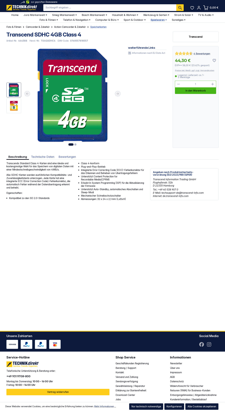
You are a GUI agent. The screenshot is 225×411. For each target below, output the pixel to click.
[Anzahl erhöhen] (212, 84)
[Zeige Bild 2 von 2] (75, 144)
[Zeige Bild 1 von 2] (70, 144)
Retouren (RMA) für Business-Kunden (190, 390)
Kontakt (120, 372)
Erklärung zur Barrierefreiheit (131, 390)
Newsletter (176, 363)
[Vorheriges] (27, 93)
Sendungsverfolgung (127, 381)
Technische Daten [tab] (42, 156)
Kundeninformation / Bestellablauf (188, 399)
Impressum (176, 372)
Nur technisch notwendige (146, 406)
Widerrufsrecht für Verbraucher (186, 386)
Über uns (175, 368)
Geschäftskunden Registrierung (132, 363)
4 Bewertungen (201, 53)
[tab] (17, 156)
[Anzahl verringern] (178, 84)
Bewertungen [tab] (67, 156)
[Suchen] (180, 7)
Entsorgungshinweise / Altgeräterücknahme (193, 395)
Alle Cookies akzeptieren (202, 406)
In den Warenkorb (196, 90)
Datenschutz (177, 381)
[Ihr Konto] (199, 7)
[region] (64, 97)
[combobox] (109, 7)
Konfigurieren (174, 406)
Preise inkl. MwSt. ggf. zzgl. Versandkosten (194, 70)
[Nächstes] (118, 93)
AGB (172, 377)
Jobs (118, 399)
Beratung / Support (126, 368)
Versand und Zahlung (127, 377)
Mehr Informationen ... (105, 406)
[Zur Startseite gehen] (21, 8)
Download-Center (125, 395)
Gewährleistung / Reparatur (130, 386)
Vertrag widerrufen (58, 392)
